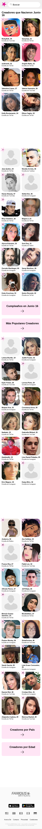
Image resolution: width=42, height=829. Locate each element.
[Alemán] (35, 813)
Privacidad (24, 819)
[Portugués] (14, 813)
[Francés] (21, 813)
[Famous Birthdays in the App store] (14, 806)
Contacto (16, 819)
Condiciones (34, 819)
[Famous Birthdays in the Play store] (28, 806)
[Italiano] (28, 813)
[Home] (21, 794)
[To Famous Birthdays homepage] (4, 4)
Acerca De (7, 819)
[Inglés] (6, 813)
